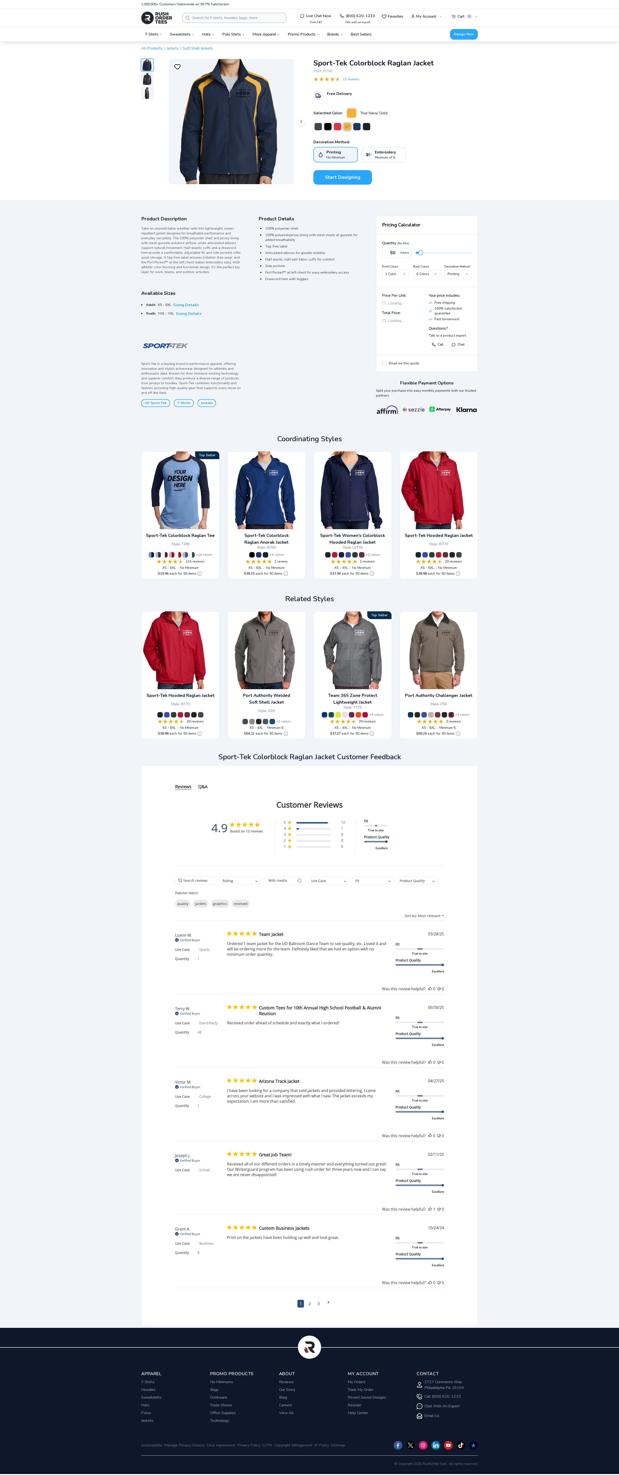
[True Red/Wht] (335, 555)
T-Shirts (183, 403)
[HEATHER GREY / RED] (172, 555)
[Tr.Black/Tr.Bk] (444, 715)
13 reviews (351, 79)
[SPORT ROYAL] (324, 715)
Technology (219, 1420)
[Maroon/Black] (451, 715)
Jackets (172, 48)
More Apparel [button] (264, 34)
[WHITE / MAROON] (165, 555)
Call (440, 344)
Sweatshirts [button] (180, 34)
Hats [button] (206, 34)
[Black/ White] (328, 126)
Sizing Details (186, 305)
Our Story (287, 1389)
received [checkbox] (241, 903)
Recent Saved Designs (367, 1397)
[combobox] (234, 18)
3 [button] (318, 1303)
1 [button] (301, 1303)
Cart (463, 16)
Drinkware (218, 1397)
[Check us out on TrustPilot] (473, 1445)
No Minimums (221, 1382)
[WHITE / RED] (178, 555)
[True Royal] (425, 555)
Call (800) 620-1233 (442, 1396)
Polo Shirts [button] (231, 34)
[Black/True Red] (337, 126)
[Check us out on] (435, 1445)
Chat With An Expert (442, 1406)
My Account (426, 16)
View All (286, 1413)
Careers (285, 1405)
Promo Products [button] (302, 34)
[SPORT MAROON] (351, 715)
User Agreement (221, 1445)
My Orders (357, 1382)
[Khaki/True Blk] (431, 715)
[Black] (452, 555)
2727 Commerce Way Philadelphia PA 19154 (444, 1384)
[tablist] (309, 782)
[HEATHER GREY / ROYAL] (185, 555)
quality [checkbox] (182, 903)
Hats (145, 1405)
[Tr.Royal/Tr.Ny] (424, 715)
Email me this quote (404, 363)
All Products (151, 48)
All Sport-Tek (156, 403)
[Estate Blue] (272, 721)
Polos (146, 1413)
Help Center (358, 1413)
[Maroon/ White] (362, 555)
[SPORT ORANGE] (358, 715)
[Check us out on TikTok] (461, 1445)
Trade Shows (221, 1405)
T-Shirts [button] (151, 34)
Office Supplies (223, 1413)
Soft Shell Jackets (198, 48)
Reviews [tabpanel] (183, 786)
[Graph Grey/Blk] (318, 126)
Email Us (431, 1415)
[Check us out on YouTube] (448, 1445)
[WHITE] (345, 715)
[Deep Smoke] (252, 721)
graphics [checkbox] (220, 903)
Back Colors (421, 266)
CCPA (267, 1445)
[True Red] (439, 555)
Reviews (286, 1382)
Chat (460, 344)
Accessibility (151, 1445)
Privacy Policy (248, 1445)
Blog (283, 1397)
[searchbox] (196, 880)
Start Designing (342, 177)
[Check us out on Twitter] (410, 1445)
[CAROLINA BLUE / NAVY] (151, 555)
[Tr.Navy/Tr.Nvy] (410, 715)
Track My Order (360, 1389)
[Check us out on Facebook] (398, 1445)
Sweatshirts (151, 1397)
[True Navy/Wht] (366, 126)
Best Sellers (361, 34)
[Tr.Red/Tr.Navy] (438, 715)
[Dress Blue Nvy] (265, 721)
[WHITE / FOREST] (192, 555)
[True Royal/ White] (357, 126)
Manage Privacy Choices (184, 1445)
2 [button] (310, 1303)
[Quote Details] (199, 573)
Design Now (464, 34)
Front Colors (390, 266)
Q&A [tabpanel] (202, 786)
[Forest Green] (432, 555)
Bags (214, 1389)
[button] (314, 823)
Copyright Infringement (293, 1445)
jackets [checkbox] (200, 903)
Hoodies (148, 1389)
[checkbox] (384, 363)
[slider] (420, 252)
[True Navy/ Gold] (351, 113)
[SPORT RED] (365, 715)
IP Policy (321, 1445)
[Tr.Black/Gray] (417, 715)
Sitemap (338, 1445)
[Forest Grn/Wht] (355, 555)
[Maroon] (445, 555)
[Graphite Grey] (459, 555)
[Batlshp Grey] (245, 721)
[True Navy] (418, 555)
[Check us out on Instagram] (423, 1445)
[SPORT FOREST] (331, 715)
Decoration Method (457, 266)
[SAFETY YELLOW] (338, 715)
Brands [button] (333, 34)
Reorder (354, 1405)
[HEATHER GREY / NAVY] (158, 555)
